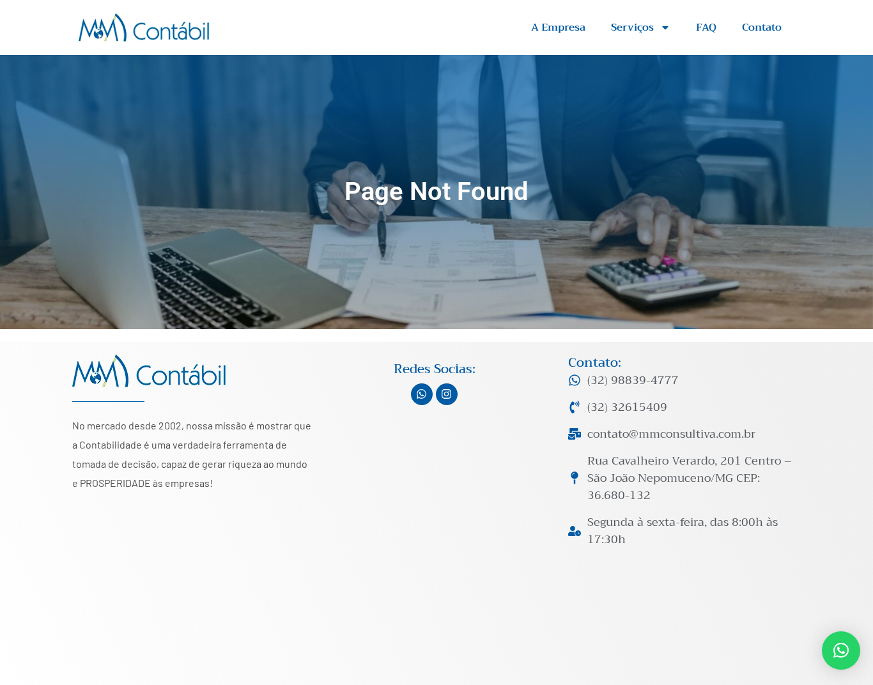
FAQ (706, 27)
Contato (762, 27)
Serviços (632, 27)
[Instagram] (447, 394)
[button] (841, 650)
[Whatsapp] (422, 394)
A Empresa (558, 27)
